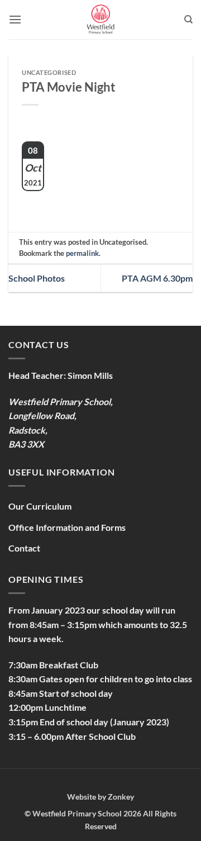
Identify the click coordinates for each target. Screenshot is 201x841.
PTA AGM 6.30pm (157, 278)
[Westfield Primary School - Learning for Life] (100, 19)
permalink (82, 253)
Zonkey (121, 796)
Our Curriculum (39, 506)
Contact (24, 548)
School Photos (36, 278)
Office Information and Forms (67, 527)
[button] (15, 19)
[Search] (188, 19)
